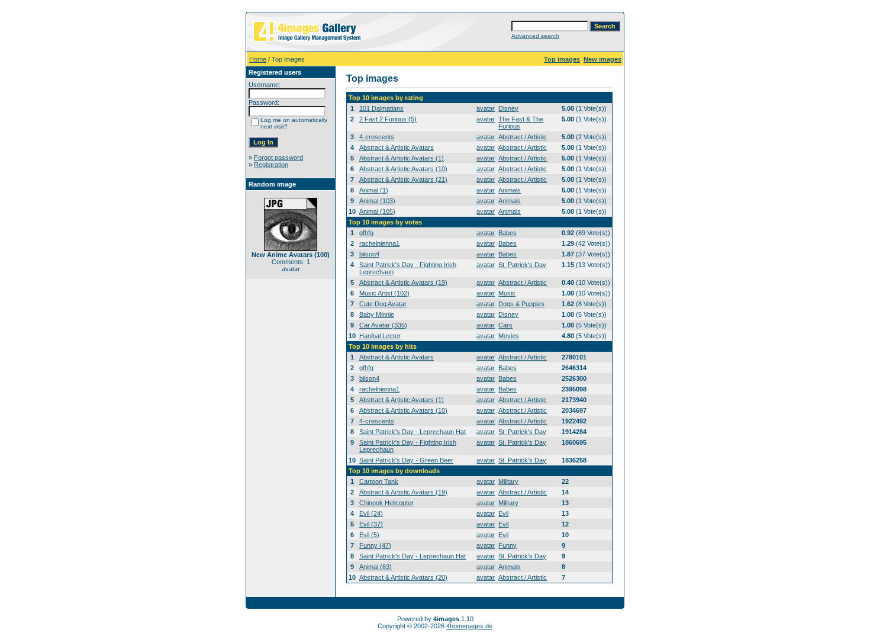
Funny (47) (375, 545)
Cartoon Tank (378, 481)
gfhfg (366, 232)
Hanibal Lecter (380, 335)
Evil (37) (371, 524)
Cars (505, 325)
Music (506, 293)
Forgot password (278, 157)
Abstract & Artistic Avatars (396, 147)
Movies (508, 335)
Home (257, 59)
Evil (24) (371, 513)
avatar (485, 108)
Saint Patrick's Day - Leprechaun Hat (412, 431)
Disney (508, 108)
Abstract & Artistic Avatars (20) (403, 577)
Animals (509, 190)
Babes (507, 232)
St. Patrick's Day (522, 264)
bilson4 (369, 254)
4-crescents (376, 136)
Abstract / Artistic (522, 136)
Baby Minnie (376, 314)
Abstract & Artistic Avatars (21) (403, 179)
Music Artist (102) (384, 293)
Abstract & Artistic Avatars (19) (403, 282)
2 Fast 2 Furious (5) (388, 119)
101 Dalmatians (381, 108)
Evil (503, 513)
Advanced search (535, 36)
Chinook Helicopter (386, 502)
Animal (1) (373, 190)
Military (508, 481)
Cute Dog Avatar (383, 303)
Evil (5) (369, 534)
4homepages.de (469, 625)
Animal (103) (377, 200)
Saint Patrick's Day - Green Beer (406, 460)
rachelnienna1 (379, 243)
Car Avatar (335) (383, 325)
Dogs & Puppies (521, 303)
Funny (507, 545)
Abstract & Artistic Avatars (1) (401, 158)
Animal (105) (377, 211)
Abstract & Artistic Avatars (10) (403, 168)
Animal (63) (375, 566)
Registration (271, 164)
